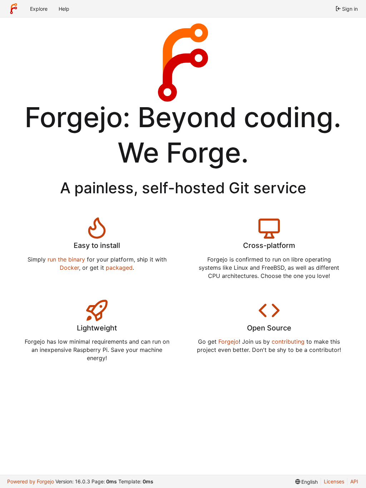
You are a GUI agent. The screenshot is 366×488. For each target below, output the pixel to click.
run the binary (66, 259)
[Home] (14, 8)
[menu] (306, 482)
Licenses (334, 481)
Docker (69, 267)
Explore (39, 9)
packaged (119, 267)
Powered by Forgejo (30, 481)
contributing (288, 341)
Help (64, 9)
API (354, 481)
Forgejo (228, 341)
